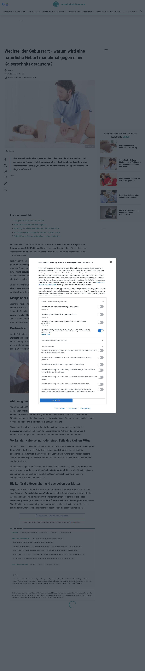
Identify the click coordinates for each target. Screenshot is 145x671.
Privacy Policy (85, 408)
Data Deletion (60, 408)
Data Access (72, 408)
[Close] (112, 263)
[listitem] (72, 301)
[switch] (101, 306)
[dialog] (72, 335)
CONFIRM (56, 400)
